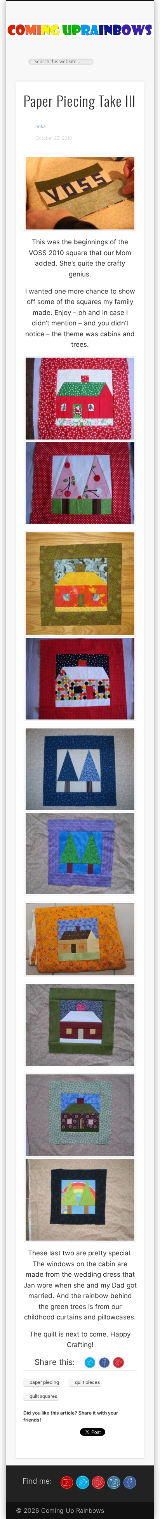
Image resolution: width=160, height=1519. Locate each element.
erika (40, 126)
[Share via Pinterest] (118, 1362)
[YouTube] (66, 1482)
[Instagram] (113, 1482)
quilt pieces (87, 1382)
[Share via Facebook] (104, 1362)
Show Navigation (125, 69)
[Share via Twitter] (90, 1362)
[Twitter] (82, 1482)
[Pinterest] (98, 1482)
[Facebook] (129, 1482)
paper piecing (44, 1382)
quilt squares (43, 1396)
